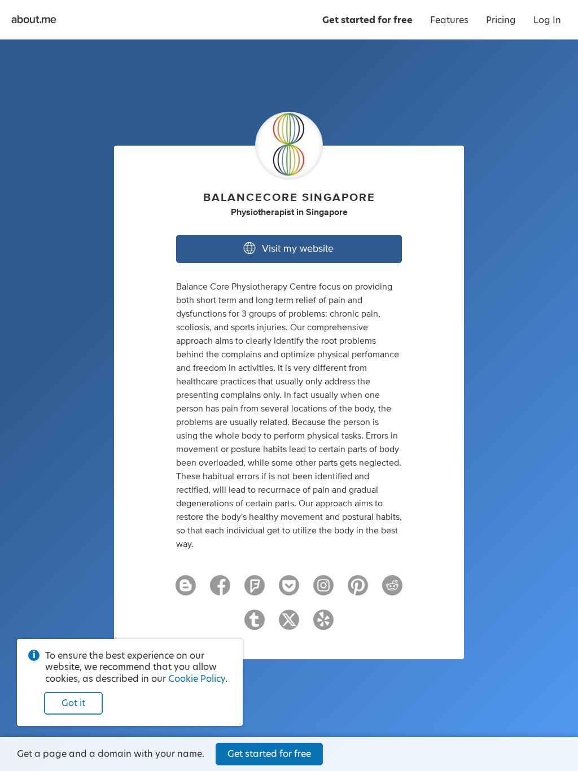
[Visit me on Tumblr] (254, 624)
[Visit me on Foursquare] (254, 590)
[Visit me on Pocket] (289, 590)
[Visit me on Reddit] (392, 590)
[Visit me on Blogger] (186, 590)
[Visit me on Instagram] (323, 590)
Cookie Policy (196, 678)
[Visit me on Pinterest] (358, 590)
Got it (73, 702)
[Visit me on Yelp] (323, 624)
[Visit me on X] (289, 624)
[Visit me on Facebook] (220, 590)
